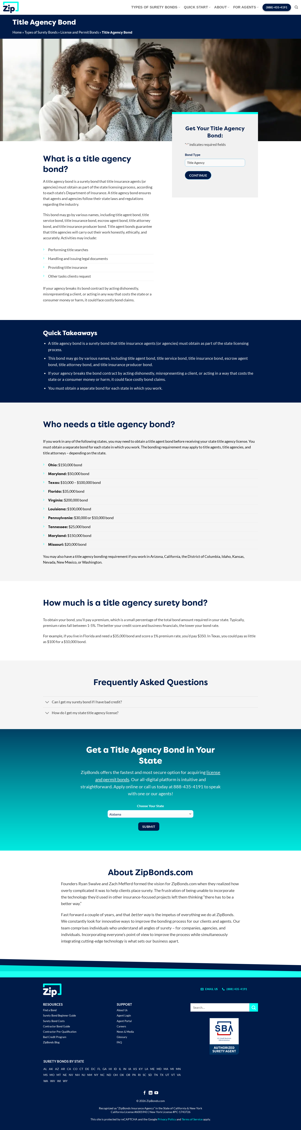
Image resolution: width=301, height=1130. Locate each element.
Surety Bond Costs (54, 1021)
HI (110, 1069)
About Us (122, 1010)
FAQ (119, 1042)
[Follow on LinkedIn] (151, 1093)
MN (178, 1069)
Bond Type (192, 155)
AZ (57, 1069)
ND (109, 1075)
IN (124, 1069)
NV (71, 1075)
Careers (121, 1026)
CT (81, 1069)
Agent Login (124, 1015)
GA (105, 1069)
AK (51, 1069)
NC (102, 1075)
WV (52, 1081)
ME (152, 1069)
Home (17, 32)
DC (93, 1069)
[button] (296, 7)
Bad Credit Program (54, 1037)
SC (144, 1075)
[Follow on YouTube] (156, 1093)
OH (115, 1075)
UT (167, 1075)
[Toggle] (47, 702)
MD (159, 1069)
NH (77, 1075)
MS (45, 1075)
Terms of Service (192, 1119)
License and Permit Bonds (79, 32)
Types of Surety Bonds (154, 7)
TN (156, 1075)
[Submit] (253, 1007)
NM (89, 1075)
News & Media (125, 1031)
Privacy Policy (167, 1119)
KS (135, 1069)
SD (150, 1075)
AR (63, 1069)
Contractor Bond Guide (56, 1026)
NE (65, 1075)
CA (69, 1069)
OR (128, 1075)
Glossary (122, 1037)
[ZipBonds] (11, 7)
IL (120, 1069)
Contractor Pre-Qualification (59, 1031)
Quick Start (196, 7)
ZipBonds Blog (51, 1042)
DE (87, 1069)
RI (139, 1075)
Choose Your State (150, 806)
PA (134, 1075)
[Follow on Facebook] (145, 1093)
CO (75, 1069)
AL (45, 1069)
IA (129, 1069)
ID (115, 1069)
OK (122, 1075)
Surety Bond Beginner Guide (59, 1015)
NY (96, 1075)
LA (146, 1069)
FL (99, 1069)
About (220, 7)
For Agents (244, 7)
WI (59, 1081)
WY (65, 1081)
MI (172, 1069)
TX (161, 1075)
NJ (83, 1075)
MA (166, 1069)
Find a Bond (50, 1010)
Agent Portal (124, 1021)
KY (141, 1069)
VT (173, 1075)
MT (59, 1075)
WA (45, 1081)
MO (52, 1075)
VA (179, 1075)
